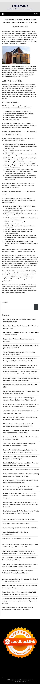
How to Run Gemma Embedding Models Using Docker (18, 519)
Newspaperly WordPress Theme (24, 680)
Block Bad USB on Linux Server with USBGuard (16, 538)
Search (5, 302)
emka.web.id (20, 5)
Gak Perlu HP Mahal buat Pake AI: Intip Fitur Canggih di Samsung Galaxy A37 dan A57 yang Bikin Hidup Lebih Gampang (20, 496)
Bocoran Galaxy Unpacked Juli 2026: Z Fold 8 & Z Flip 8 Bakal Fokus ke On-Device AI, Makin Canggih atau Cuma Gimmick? (20, 504)
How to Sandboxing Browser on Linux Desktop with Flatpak (20, 528)
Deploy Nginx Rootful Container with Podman (15, 523)
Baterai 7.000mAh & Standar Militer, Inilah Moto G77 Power (21, 469)
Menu (36, 14)
